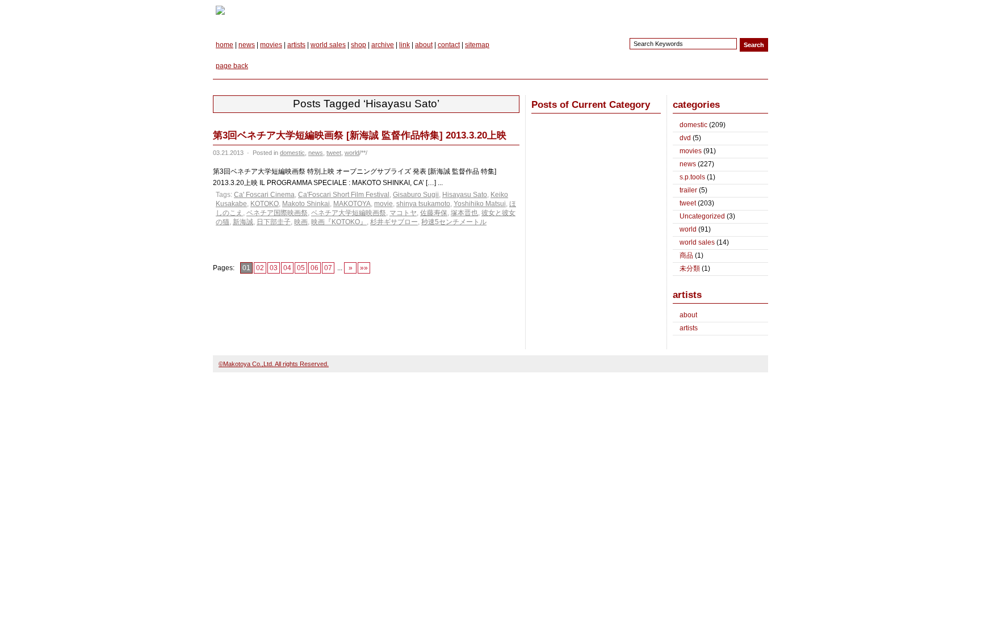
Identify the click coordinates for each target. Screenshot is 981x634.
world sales (328, 45)
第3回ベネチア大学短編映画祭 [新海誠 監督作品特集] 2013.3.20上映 (359, 135)
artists (296, 45)
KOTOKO (264, 204)
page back (232, 66)
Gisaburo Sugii (416, 195)
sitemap (477, 45)
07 (328, 268)
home (224, 45)
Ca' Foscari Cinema (264, 195)
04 (287, 268)
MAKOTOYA (352, 204)
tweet (333, 152)
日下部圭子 (274, 222)
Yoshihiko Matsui (480, 204)
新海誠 (243, 222)
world (352, 152)
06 (314, 268)
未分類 (690, 268)
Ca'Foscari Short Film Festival (343, 195)
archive (382, 45)
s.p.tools (692, 177)
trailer (688, 190)
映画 (301, 222)
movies (271, 45)
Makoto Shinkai (306, 204)
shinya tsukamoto (423, 204)
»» (364, 268)
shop (358, 45)
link (404, 45)
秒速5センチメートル (454, 222)
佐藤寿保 (433, 213)
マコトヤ (403, 213)
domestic (292, 152)
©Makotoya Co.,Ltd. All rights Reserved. (274, 363)
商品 (686, 255)
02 (260, 268)
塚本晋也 (464, 213)
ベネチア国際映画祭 (277, 213)
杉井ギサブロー (394, 222)
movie (383, 204)
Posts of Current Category (590, 104)
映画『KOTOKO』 (339, 222)
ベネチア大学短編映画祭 (348, 213)
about (424, 45)
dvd (685, 138)
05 (301, 268)
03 (274, 268)
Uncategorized (702, 216)
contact (449, 45)
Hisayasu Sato (464, 195)
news (246, 45)
